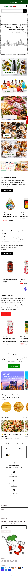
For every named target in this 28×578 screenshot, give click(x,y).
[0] (25, 6)
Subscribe (6, 531)
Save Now (6, 314)
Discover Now (7, 190)
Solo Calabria (6, 276)
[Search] (25, 11)
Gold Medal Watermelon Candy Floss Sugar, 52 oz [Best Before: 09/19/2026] (9, 340)
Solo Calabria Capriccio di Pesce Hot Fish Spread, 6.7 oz (10, 278)
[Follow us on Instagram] (8, 561)
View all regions (14, 366)
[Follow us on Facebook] (2, 561)
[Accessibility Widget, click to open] (25, 289)
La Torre (5, 212)
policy (17, 476)
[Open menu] (2, 6)
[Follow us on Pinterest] (11, 561)
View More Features (22, 443)
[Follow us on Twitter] (5, 561)
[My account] (22, 6)
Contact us (14, 485)
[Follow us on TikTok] (16, 561)
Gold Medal (6, 336)
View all (25, 395)
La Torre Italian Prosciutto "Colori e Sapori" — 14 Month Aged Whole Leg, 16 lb (10, 216)
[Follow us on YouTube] (13, 561)
